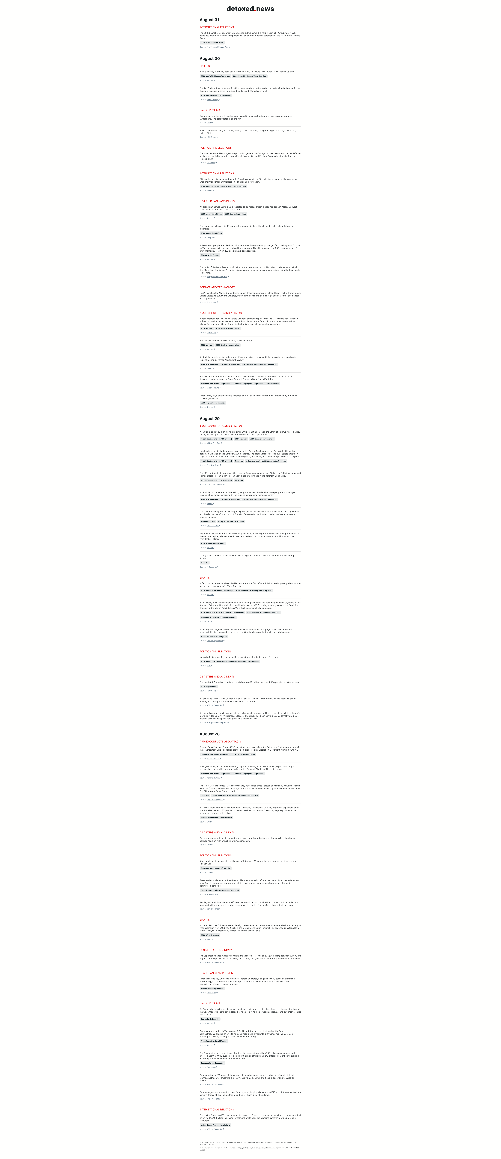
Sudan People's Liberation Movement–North (265, 749)
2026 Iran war (207, 328)
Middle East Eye (214, 443)
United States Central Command (239, 318)
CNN (209, 122)
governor (219, 360)
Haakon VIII (205, 863)
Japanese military (212, 226)
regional (204, 360)
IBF (290, 629)
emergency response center (260, 495)
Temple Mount (228, 1095)
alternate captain (268, 925)
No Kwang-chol (261, 153)
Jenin (297, 788)
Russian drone (209, 807)
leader (211, 179)
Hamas (214, 456)
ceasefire (244, 453)
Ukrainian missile (210, 357)
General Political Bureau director (267, 156)
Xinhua (210, 190)
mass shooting (257, 116)
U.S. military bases (233, 340)
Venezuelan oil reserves (276, 1115)
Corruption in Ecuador (210, 1019)
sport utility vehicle (266, 713)
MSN (209, 845)
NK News (211, 163)
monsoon (247, 718)
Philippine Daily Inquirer (217, 276)
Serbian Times (213, 909)
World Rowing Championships (224, 88)
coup (294, 533)
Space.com (212, 302)
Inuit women (250, 883)
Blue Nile (221, 749)
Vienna (203, 1078)
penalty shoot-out (289, 583)
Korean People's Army (239, 156)
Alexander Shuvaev (234, 360)
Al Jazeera (211, 567)
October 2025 (233, 453)
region (229, 749)
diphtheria (290, 978)
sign (240, 925)
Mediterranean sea (242, 248)
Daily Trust (211, 993)
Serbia (203, 902)
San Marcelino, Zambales (212, 270)
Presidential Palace (209, 539)
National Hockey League (274, 928)
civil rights (259, 1034)
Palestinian (268, 785)
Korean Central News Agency (218, 153)
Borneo (229, 209)
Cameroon (209, 511)
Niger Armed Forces (269, 533)
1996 (254, 605)
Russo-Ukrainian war (209, 364)
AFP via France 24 (215, 705)
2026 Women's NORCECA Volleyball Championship (222, 612)
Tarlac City (216, 716)
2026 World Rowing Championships (216, 95)
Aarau (280, 116)
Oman (202, 434)
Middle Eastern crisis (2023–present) (216, 439)
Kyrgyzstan (283, 33)
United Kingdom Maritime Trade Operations (245, 434)
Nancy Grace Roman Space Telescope (238, 293)
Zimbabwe (244, 841)
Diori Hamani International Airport (269, 536)
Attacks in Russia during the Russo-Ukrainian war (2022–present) (249, 364)
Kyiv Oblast (257, 807)
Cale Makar (282, 925)
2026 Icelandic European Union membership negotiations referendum (230, 661)
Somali (295, 511)
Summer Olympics (285, 602)
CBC (209, 621)
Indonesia (219, 209)
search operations (271, 270)
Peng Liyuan (244, 179)
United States (206, 133)
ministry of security (278, 514)
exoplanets (293, 295)
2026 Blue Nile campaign (244, 754)
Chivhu (234, 841)
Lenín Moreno (253, 1009)
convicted (249, 902)
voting (246, 1034)
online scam (276, 1053)
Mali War (204, 563)
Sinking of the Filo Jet (210, 255)
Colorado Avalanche (227, 925)
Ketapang (286, 207)
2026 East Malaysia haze (235, 214)
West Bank (282, 788)
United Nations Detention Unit (266, 905)
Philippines (230, 270)
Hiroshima (263, 226)
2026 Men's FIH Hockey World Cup (215, 76)
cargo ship (236, 511)
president (241, 1009)
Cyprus (296, 245)
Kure (255, 226)
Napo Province (238, 1012)
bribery (267, 1009)
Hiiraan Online (213, 526)
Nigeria (203, 978)
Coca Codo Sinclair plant (215, 1012)
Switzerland (205, 118)
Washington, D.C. (232, 1031)
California (213, 605)
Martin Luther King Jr (247, 1036)
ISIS (273, 1092)
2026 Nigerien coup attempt (213, 403)
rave (272, 116)
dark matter (249, 295)
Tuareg (203, 555)
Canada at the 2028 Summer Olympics (263, 612)
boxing (205, 629)
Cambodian (209, 1053)
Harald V (209, 861)
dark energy (266, 295)
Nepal (237, 682)
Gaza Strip (279, 451)
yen (227, 958)
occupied (271, 788)
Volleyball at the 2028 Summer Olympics (218, 617)
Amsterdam (248, 88)
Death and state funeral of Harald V (215, 868)
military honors (217, 905)
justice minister (214, 902)
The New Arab (213, 465)
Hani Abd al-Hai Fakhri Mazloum (281, 473)
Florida (296, 293)
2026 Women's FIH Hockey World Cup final (254, 590)
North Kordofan (265, 379)
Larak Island (247, 321)
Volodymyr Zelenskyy (263, 810)
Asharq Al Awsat (214, 778)
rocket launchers (230, 321)
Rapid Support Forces (238, 379)
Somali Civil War (208, 521)
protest (263, 1031)
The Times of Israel (215, 484)
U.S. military (278, 318)
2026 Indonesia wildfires (211, 214)
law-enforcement (273, 1055)
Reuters (210, 80)
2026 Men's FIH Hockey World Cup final (249, 76)
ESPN (209, 939)
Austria (210, 1078)
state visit (254, 181)
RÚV (209, 666)
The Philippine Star (215, 641)
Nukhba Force (245, 473)
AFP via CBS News (215, 1084)
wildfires (286, 226)
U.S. (221, 605)
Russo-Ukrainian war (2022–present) (216, 817)
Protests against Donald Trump (213, 1041)
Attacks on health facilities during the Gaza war (266, 461)
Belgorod (232, 357)
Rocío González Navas (267, 1012)
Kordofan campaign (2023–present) (248, 383)
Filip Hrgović (216, 629)
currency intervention (278, 958)
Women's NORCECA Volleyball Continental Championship (243, 608)
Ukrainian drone (209, 492)
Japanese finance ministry (217, 955)
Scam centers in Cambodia (212, 1063)
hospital (295, 456)
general (249, 153)
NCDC (215, 981)
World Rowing (213, 100)
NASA (202, 293)
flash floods (225, 682)
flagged (219, 511)
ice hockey (207, 925)
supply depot (234, 807)
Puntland (264, 514)
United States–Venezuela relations (215, 1125)
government (222, 1053)
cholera (236, 978)
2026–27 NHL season (210, 935)
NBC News (211, 137)
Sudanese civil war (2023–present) (215, 383)
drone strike (248, 788)
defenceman (249, 925)
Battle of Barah (273, 383)
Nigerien (204, 533)
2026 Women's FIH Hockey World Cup (216, 590)
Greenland (205, 880)
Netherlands (261, 88)
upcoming (292, 179)
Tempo (210, 237)
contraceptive (219, 883)
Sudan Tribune (213, 388)
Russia (241, 357)
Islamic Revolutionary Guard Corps (217, 324)
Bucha (247, 807)
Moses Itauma (238, 629)
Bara (254, 379)
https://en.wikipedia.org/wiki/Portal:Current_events (233, 1142)
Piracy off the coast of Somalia (231, 521)
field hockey (208, 71)
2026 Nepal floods (208, 686)
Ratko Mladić (273, 902)
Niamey (223, 536)
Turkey (205, 248)
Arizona (254, 698)
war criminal (261, 902)
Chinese (203, 179)
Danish (208, 883)
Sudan (203, 376)
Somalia (239, 514)
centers (286, 1053)
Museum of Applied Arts (281, 1075)
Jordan (248, 340)
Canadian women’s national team (232, 602)
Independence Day (237, 35)
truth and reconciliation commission (241, 880)
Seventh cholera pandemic (212, 988)
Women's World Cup (227, 586)
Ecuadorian (208, 1009)
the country (244, 958)
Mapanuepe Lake (287, 267)
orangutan (208, 207)
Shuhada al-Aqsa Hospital (229, 451)
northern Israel (262, 1095)
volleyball (206, 602)
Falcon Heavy (273, 293)
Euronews (211, 1067)
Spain (232, 71)
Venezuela (227, 1115)
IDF (245, 1095)
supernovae (209, 298)
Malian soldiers (229, 555)
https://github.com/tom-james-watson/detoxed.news (257, 1148)
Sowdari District (255, 769)
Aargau (287, 116)
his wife (233, 179)
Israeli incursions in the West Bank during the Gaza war (235, 795)
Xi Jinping (220, 179)
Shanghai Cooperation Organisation (226, 33)
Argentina (220, 583)
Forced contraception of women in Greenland (220, 890)
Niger (202, 395)
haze (267, 207)
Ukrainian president (242, 810)
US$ (223, 928)
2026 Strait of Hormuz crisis (227, 328)
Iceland (203, 657)
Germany (219, 71)
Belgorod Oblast (248, 492)
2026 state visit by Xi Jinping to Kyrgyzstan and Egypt (223, 186)
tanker (205, 431)
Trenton (279, 130)
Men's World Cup (281, 71)
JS (228, 226)
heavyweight (206, 632)
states (254, 978)
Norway (220, 861)
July (277, 324)
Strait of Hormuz (268, 321)
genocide (216, 885)
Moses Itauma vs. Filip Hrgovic (214, 636)
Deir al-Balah (255, 451)
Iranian (217, 321)
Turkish (226, 511)
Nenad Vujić (228, 902)
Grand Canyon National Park (233, 698)
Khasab (295, 431)
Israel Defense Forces (265, 453)
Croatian (248, 632)
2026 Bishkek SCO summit (212, 43)
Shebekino (233, 492)
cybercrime (229, 1058)
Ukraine (267, 807)
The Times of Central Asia (218, 47)
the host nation (289, 88)
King (202, 861)
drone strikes (233, 769)
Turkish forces (211, 514)
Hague (291, 905)
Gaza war (239, 461)
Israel (202, 451)
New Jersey (290, 130)
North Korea (217, 156)
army (209, 395)
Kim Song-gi (290, 156)
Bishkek (272, 33)
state (202, 905)
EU (260, 657)
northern (270, 475)
